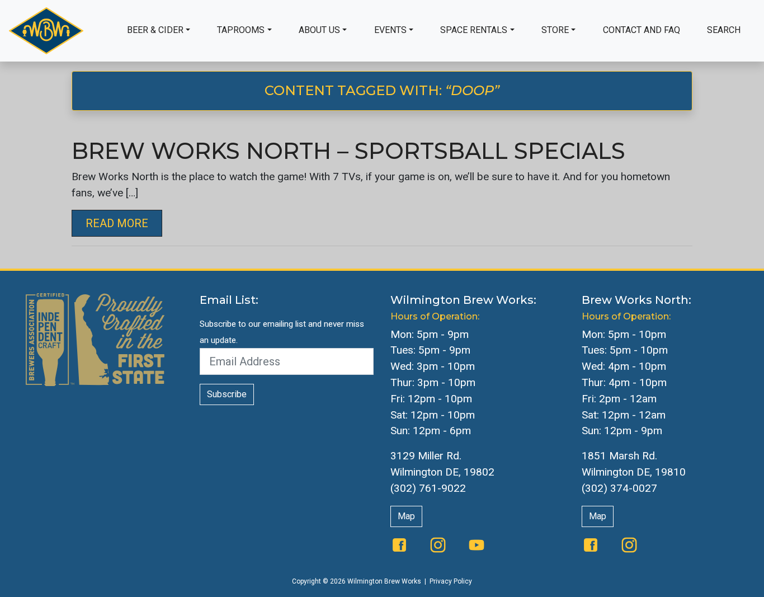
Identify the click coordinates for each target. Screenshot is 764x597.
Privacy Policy (451, 581)
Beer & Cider (155, 30)
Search (724, 30)
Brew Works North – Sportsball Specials (348, 150)
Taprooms (241, 30)
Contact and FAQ (641, 30)
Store (555, 30)
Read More (117, 223)
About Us (319, 30)
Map (406, 516)
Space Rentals (473, 30)
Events (390, 30)
